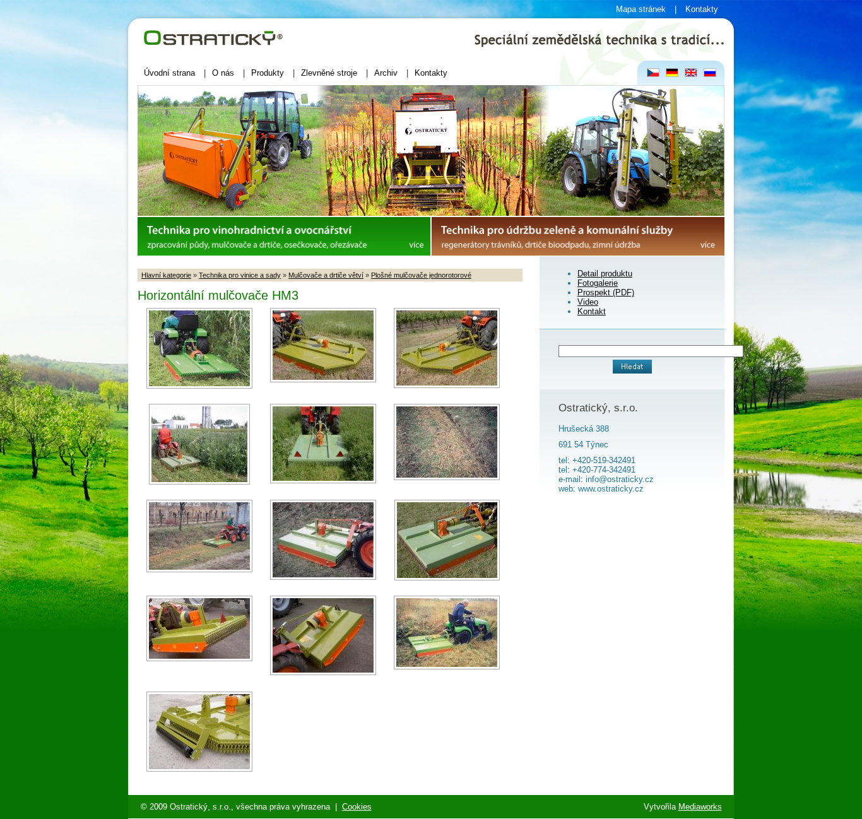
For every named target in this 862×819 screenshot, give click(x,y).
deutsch (672, 73)
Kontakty (701, 9)
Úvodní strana (169, 73)
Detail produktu (604, 273)
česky (653, 73)
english (691, 73)
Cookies (357, 806)
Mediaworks (700, 806)
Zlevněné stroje (329, 73)
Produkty (267, 73)
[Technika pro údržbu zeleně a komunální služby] (578, 252)
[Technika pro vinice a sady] (284, 252)
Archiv (386, 73)
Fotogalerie (597, 283)
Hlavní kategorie (166, 275)
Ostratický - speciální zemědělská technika (217, 23)
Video (587, 302)
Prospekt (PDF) (605, 292)
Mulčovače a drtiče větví (325, 275)
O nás (223, 73)
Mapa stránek (641, 9)
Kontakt (591, 311)
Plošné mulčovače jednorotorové (421, 275)
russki (710, 73)
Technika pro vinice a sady (240, 275)
